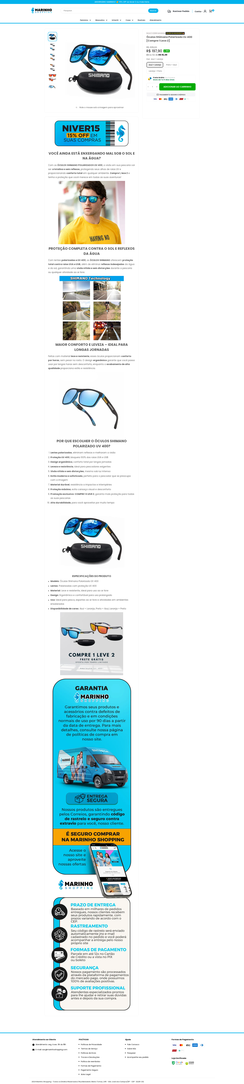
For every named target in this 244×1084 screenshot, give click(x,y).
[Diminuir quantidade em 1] (148, 86)
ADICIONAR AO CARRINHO (177, 86)
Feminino (84, 20)
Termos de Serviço (89, 1048)
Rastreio (141, 20)
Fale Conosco (133, 1044)
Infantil (115, 20)
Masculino (100, 20)
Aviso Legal (85, 1074)
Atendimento (155, 20)
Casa (128, 20)
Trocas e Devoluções (90, 1057)
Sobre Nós (131, 1048)
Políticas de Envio (88, 1053)
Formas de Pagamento (91, 1066)
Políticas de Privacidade (91, 1044)
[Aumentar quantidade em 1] (156, 86)
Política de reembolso (90, 1061)
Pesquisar (131, 1053)
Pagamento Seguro (89, 1070)
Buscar (153, 10)
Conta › (198, 11)
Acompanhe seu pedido (138, 1057)
